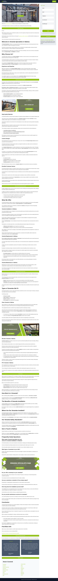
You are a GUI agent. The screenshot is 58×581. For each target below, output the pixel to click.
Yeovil (22, 570)
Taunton (22, 569)
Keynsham (4, 568)
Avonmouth (10, 533)
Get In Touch (48, 36)
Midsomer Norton (5, 569)
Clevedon (6, 533)
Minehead (22, 572)
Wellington (22, 573)
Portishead (3, 533)
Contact (54, 1)
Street (22, 565)
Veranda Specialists (9, 23)
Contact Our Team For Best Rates (20, 79)
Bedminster (14, 533)
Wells (4, 572)
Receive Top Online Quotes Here (20, 271)
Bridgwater (22, 568)
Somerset (4, 571)
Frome (22, 566)
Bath (3, 575)
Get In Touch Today (20, 28)
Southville (17, 533)
